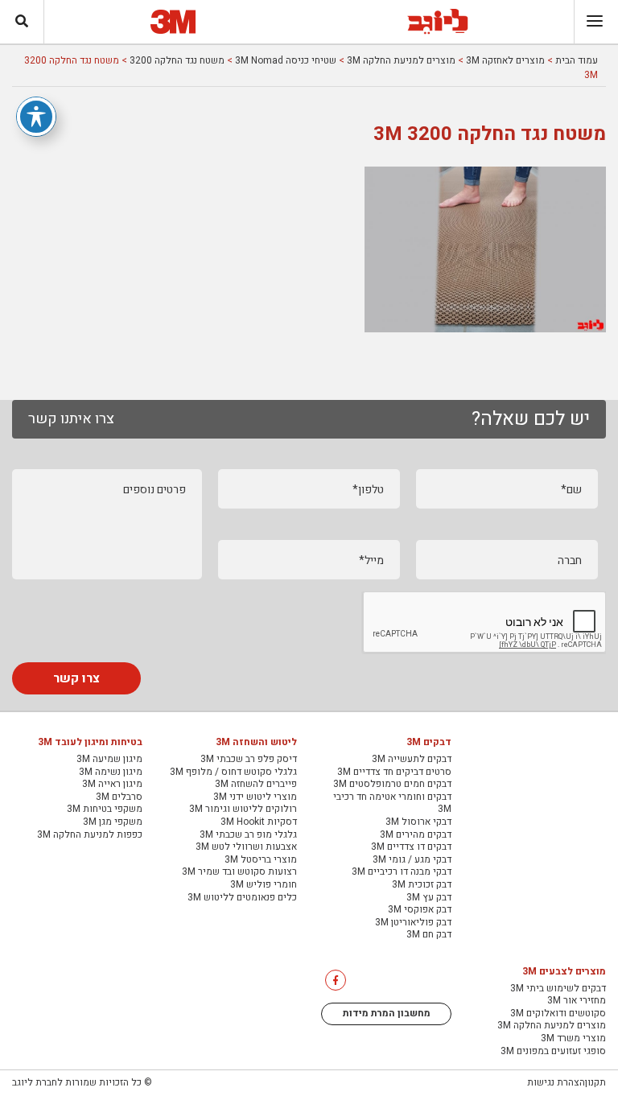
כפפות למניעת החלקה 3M (89, 835)
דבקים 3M (428, 742)
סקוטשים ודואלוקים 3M (558, 1013)
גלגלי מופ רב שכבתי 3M (248, 835)
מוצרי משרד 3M (573, 1038)
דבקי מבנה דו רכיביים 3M (401, 872)
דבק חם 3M (428, 935)
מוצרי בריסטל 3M (261, 860)
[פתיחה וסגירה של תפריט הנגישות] (36, 116)
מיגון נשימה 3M (110, 772)
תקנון (595, 1082)
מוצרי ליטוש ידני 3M (255, 797)
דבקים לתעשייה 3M (411, 759)
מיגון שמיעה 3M (109, 759)
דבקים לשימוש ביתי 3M (558, 989)
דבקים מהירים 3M (415, 835)
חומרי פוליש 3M (263, 885)
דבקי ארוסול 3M (418, 822)
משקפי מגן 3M (112, 822)
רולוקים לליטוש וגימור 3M (243, 809)
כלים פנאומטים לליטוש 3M (242, 898)
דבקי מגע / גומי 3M (412, 860)
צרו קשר (76, 678)
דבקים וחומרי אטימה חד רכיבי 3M (392, 803)
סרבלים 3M (119, 797)
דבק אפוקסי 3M (419, 910)
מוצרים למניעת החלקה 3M (401, 60)
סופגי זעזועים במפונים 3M (553, 1051)
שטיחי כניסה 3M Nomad (285, 60)
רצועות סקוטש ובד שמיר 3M (239, 872)
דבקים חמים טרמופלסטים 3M (392, 784)
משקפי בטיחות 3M (104, 809)
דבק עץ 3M (428, 898)
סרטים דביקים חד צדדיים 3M (394, 772)
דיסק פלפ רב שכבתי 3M (248, 759)
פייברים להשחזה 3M (256, 784)
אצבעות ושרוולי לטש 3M (246, 847)
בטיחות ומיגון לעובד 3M (90, 742)
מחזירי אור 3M (576, 1001)
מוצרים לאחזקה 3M (505, 60)
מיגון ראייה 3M (112, 784)
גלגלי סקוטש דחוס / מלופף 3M (233, 772)
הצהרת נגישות (556, 1082)
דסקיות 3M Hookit (258, 822)
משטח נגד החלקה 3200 (177, 60)
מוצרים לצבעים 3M (564, 972)
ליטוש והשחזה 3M (256, 742)
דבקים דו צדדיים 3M (411, 847)
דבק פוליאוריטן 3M (413, 923)
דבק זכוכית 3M (421, 885)
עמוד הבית (576, 60)
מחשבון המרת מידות (387, 1013)
